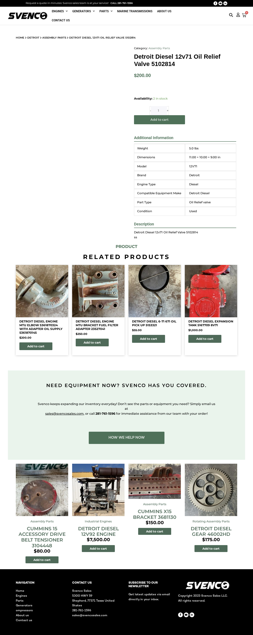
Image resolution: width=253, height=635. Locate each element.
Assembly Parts (54, 37)
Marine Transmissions (134, 11)
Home (20, 37)
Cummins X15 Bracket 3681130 (154, 514)
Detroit (33, 37)
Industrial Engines (98, 521)
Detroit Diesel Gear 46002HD (211, 531)
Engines (58, 11)
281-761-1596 (81, 610)
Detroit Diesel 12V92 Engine (98, 531)
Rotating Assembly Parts (211, 521)
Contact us (61, 20)
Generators (81, 11)
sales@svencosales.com (64, 413)
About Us (164, 11)
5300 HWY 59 (82, 595)
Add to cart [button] (35, 346)
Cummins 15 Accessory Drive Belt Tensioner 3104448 (42, 537)
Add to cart (159, 120)
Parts (104, 11)
